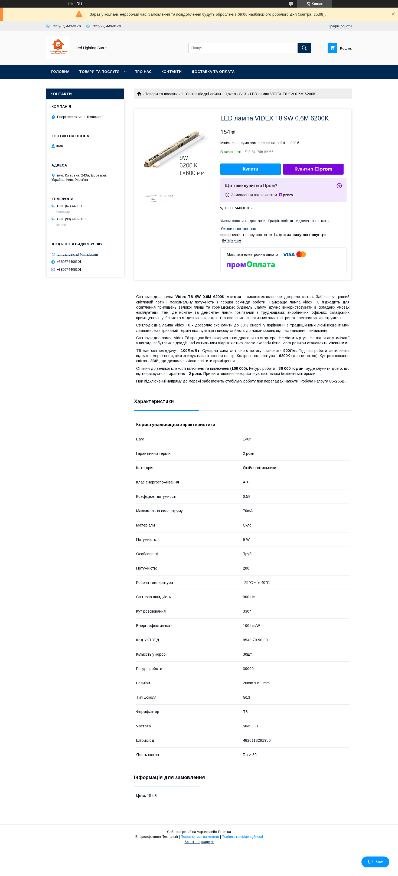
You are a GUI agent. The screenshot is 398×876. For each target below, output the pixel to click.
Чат (379, 862)
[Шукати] (304, 48)
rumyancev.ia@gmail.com (77, 254)
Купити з (304, 169)
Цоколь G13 (235, 94)
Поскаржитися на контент (200, 837)
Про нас (143, 72)
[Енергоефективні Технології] (57, 57)
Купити (250, 169)
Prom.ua (224, 832)
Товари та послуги (99, 72)
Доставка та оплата (212, 72)
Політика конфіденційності (242, 837)
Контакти (171, 72)
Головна (60, 72)
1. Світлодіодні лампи (201, 94)
